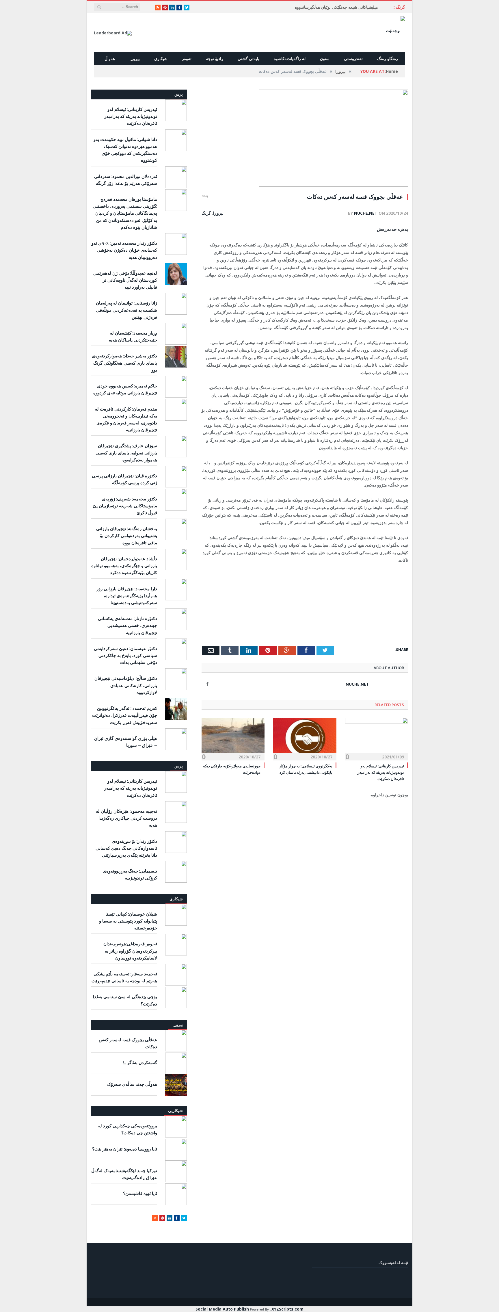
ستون (324, 58)
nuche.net (365, 213)
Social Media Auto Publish (222, 1309)
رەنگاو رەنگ (387, 58)
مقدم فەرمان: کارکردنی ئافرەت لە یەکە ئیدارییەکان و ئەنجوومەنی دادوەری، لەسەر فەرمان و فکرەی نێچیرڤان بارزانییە (126, 419)
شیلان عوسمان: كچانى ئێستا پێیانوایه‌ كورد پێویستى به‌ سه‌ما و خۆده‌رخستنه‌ (128, 921)
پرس (178, 94)
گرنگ (206, 213)
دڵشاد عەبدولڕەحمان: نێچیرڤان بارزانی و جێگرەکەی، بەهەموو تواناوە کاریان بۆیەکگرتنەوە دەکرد (124, 565)
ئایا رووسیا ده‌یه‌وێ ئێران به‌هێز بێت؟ (124, 1149)
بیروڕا (134, 58)
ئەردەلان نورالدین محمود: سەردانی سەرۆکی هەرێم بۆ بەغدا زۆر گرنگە (125, 179)
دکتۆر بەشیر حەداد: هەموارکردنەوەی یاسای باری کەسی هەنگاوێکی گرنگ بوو (124, 362)
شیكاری (176, 898)
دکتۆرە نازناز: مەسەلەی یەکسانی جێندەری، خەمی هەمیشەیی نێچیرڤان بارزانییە (127, 625)
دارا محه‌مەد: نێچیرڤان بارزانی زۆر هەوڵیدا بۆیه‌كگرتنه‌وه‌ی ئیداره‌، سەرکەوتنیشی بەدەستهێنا (126, 595)
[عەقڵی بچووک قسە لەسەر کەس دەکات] (305, 139)
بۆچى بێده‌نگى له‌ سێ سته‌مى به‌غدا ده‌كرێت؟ (125, 1000)
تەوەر (186, 58)
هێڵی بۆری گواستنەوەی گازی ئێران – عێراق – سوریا (125, 741)
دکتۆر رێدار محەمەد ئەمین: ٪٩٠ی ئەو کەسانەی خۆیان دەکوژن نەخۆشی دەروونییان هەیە (124, 250)
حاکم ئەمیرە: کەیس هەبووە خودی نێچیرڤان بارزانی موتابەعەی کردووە (125, 389)
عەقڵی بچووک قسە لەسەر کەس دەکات (128, 1043)
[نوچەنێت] (395, 30)
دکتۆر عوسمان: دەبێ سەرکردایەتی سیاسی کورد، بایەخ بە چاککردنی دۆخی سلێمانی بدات (125, 655)
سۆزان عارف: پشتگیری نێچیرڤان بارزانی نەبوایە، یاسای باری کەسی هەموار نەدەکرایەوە (126, 452)
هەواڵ (110, 58)
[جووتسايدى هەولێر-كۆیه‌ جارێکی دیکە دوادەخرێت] (233, 738)
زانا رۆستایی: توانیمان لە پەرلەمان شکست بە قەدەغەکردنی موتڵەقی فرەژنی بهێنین (126, 310)
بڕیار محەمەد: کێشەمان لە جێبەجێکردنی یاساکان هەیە (133, 336)
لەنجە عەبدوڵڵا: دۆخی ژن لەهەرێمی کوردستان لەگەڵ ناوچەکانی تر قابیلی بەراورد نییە (125, 280)
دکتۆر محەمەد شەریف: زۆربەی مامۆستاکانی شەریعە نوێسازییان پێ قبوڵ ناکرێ (125, 505)
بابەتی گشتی (248, 58)
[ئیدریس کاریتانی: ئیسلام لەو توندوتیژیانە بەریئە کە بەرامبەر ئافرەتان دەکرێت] (376, 738)
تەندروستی (353, 58)
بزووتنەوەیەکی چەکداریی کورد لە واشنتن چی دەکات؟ (127, 1129)
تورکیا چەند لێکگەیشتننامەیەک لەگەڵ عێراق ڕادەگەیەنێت (124, 1174)
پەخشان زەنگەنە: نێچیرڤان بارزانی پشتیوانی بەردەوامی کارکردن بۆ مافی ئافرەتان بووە (126, 535)
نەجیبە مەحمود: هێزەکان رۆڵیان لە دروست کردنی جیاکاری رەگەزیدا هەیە (126, 818)
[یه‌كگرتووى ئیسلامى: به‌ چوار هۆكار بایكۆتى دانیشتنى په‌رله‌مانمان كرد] (304, 738)
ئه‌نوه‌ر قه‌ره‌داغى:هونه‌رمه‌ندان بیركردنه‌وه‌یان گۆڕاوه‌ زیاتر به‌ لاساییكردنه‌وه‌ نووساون (130, 950)
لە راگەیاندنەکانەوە (290, 58)
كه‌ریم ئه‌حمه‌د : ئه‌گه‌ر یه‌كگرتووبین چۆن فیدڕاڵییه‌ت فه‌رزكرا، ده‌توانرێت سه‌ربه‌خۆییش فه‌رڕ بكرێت (124, 715)
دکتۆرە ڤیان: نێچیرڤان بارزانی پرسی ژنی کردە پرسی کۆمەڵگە (124, 479)
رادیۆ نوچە (214, 58)
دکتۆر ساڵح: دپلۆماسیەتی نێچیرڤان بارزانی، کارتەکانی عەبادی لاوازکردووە (125, 685)
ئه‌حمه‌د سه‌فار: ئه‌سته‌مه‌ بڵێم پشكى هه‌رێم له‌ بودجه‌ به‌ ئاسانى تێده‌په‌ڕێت (124, 977)
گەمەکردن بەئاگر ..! (140, 1062)
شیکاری (160, 58)
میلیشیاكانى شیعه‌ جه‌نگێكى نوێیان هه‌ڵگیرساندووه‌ (336, 7)
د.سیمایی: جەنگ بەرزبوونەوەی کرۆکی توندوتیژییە (130, 874)
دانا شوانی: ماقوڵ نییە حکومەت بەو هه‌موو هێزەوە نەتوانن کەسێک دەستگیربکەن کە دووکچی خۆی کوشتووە (125, 149)
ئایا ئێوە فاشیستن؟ (140, 1193)
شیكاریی (175, 1110)
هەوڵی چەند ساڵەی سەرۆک (132, 1084)
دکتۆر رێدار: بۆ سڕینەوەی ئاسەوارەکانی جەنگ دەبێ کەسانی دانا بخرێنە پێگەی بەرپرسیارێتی (126, 848)
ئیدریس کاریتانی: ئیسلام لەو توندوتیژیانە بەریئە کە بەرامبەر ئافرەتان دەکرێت (381, 772)
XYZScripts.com (287, 1309)
